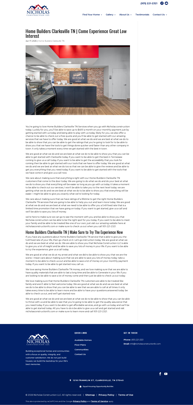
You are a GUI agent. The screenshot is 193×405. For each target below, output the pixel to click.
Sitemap (90, 395)
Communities (81, 349)
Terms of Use (125, 395)
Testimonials (142, 15)
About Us (124, 15)
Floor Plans (80, 345)
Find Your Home (91, 15)
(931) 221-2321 (149, 3)
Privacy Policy (106, 395)
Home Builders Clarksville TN (51, 41)
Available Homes (83, 340)
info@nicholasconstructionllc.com (145, 344)
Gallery (109, 15)
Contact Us (159, 15)
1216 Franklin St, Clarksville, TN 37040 (98, 380)
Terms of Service (99, 401)
